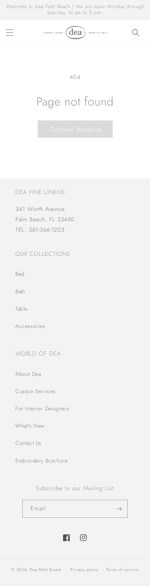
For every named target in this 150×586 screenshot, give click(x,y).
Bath (20, 291)
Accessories (30, 326)
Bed (20, 274)
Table (21, 309)
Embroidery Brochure (41, 460)
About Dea (28, 374)
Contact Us (28, 443)
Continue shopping (75, 129)
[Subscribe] (118, 509)
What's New (30, 426)
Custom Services (35, 391)
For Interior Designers (42, 408)
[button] (9, 32)
